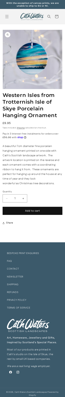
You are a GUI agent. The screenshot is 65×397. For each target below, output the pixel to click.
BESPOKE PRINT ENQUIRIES (23, 253)
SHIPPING (13, 284)
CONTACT (13, 269)
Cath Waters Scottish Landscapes (31, 392)
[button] (7, 16)
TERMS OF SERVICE (18, 308)
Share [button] (9, 223)
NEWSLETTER (15, 277)
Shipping (21, 128)
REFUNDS (12, 292)
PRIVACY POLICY (16, 300)
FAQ (9, 261)
